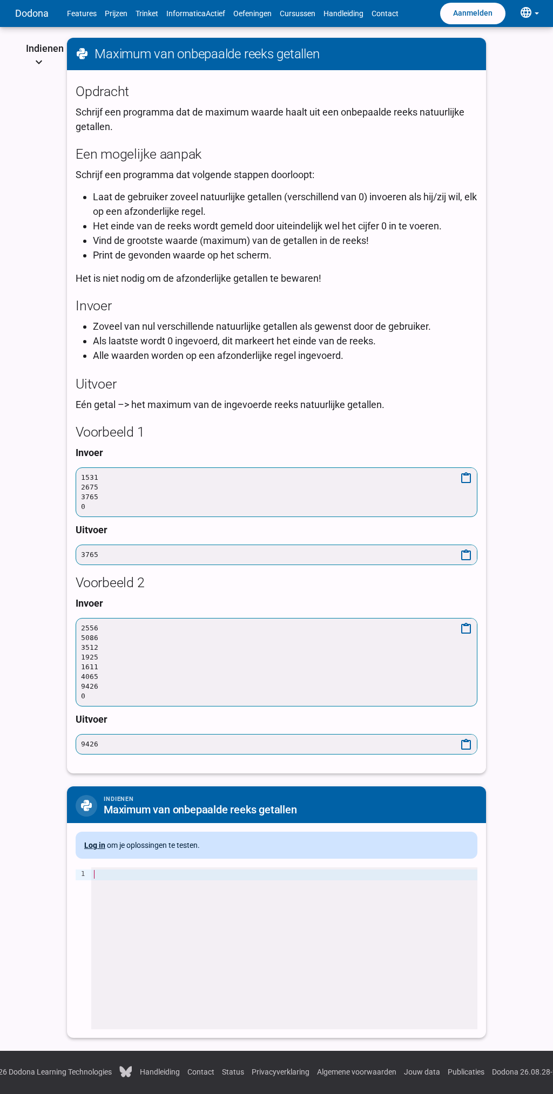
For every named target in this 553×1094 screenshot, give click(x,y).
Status (233, 1072)
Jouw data (422, 1072)
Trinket (147, 13)
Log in (94, 845)
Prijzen (116, 13)
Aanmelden (473, 13)
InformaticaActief (195, 13)
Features (82, 13)
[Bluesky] (125, 1070)
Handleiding (343, 13)
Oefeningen (252, 13)
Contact (385, 13)
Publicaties (466, 1072)
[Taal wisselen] (529, 13)
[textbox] (284, 948)
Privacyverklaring (280, 1072)
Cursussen (297, 13)
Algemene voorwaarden (356, 1072)
